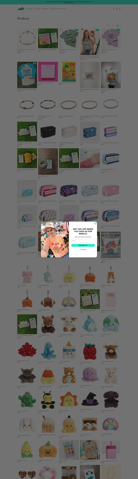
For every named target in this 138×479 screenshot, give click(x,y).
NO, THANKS (83, 249)
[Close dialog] (95, 223)
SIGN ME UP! (83, 245)
